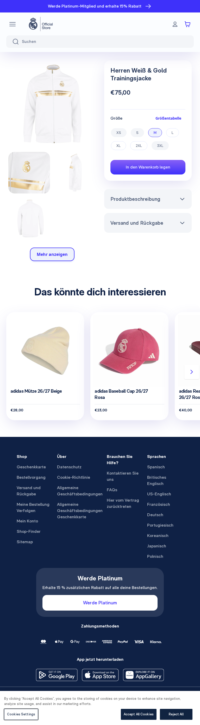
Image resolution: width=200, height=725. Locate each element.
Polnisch (155, 556)
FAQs (112, 489)
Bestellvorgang (31, 477)
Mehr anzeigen (52, 254)
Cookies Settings (21, 714)
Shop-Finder (29, 531)
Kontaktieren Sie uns (123, 476)
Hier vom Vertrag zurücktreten (123, 503)
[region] (100, 708)
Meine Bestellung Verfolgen (33, 507)
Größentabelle (168, 118)
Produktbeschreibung (135, 199)
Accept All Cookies (139, 714)
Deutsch (155, 514)
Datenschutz (69, 466)
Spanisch (156, 466)
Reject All (176, 714)
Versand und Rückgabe (136, 223)
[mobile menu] (12, 24)
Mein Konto (27, 521)
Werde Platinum (100, 602)
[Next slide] (191, 372)
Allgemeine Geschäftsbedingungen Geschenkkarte (80, 510)
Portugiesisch (160, 525)
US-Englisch (159, 493)
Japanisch (156, 545)
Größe (116, 118)
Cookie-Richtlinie (73, 477)
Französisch (158, 504)
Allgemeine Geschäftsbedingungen (80, 490)
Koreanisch (157, 535)
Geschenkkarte (31, 466)
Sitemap (25, 541)
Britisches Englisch (156, 480)
